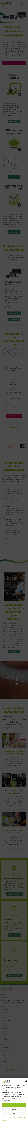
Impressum (23, 1117)
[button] (25, 1081)
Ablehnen (14, 1109)
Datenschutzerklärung (14, 1117)
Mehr (14, 1113)
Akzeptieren (14, 1105)
